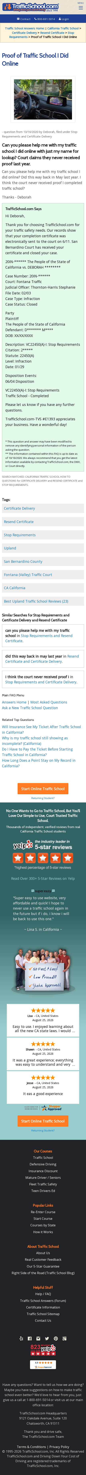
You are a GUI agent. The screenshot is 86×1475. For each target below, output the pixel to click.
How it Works (43, 1232)
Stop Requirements (20, 534)
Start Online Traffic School (43, 788)
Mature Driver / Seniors (43, 1177)
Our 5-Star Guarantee (43, 1266)
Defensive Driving (43, 1164)
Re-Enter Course (43, 1212)
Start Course (43, 1218)
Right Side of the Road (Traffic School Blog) (43, 1273)
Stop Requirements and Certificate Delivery (40, 682)
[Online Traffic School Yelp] (21, 1339)
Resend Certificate (52, 33)
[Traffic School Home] (30, 6)
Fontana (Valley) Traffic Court (28, 574)
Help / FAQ (43, 1294)
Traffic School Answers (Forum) (43, 1301)
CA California (14, 587)
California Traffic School (63, 28)
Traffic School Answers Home (24, 28)
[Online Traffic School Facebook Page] (30, 1339)
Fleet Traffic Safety (43, 1184)
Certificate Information (43, 1307)
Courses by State (43, 1225)
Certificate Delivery (24, 33)
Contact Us (43, 1320)
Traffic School (43, 1157)
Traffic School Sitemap (43, 1314)
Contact (25, 19)
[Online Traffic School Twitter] (47, 1339)
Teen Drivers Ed (43, 1191)
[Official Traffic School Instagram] (38, 1339)
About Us (43, 1253)
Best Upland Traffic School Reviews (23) (36, 601)
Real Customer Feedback (43, 1259)
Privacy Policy (59, 1447)
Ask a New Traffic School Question (30, 707)
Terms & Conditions (32, 1447)
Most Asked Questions (48, 702)
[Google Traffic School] (64, 1339)
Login (65, 19)
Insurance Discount (43, 1171)
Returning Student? (43, 798)
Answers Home (14, 702)
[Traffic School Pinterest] (56, 1339)
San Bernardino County (23, 561)
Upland (10, 548)
